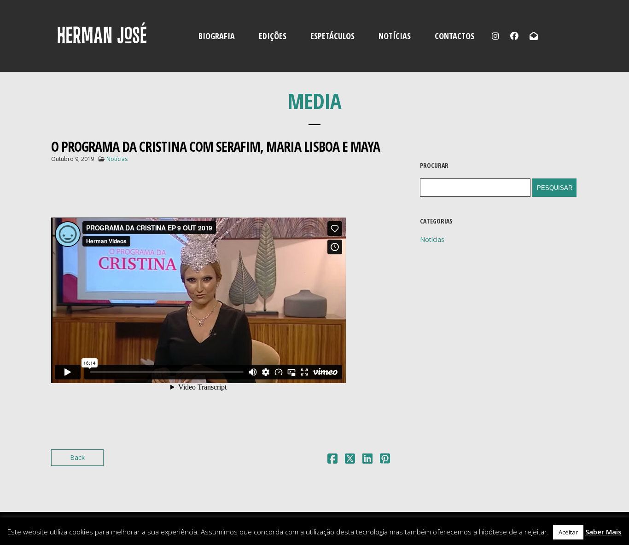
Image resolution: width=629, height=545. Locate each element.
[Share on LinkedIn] (367, 460)
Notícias (117, 159)
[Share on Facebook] (332, 460)
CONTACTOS (454, 35)
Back (77, 457)
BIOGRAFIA (216, 35)
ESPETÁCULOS (332, 35)
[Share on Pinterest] (385, 460)
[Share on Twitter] (350, 460)
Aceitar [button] (568, 532)
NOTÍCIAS (395, 35)
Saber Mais (603, 531)
